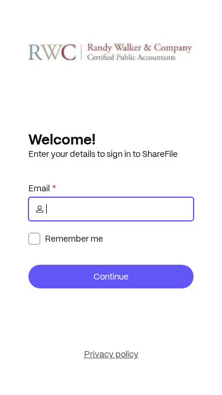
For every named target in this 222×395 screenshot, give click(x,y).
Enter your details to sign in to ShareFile (103, 154)
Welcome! (61, 139)
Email (39, 188)
